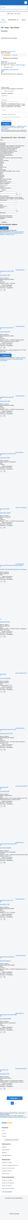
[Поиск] (25, 7)
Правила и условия (7, 1162)
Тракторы (20, 1117)
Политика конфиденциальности (10, 1165)
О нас (3, 1130)
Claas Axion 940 (4, 622)
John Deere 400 (4, 1074)
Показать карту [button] (5, 87)
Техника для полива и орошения (14, 1115)
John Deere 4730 (5, 457)
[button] (25, 2)
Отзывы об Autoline (7, 1170)
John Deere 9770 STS (6, 733)
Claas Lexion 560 (5, 401)
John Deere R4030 (5, 848)
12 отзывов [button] (14, 55)
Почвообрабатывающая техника (9, 1117)
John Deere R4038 (5, 1018)
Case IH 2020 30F (5, 678)
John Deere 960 (4, 791)
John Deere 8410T (5, 513)
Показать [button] (13, 64)
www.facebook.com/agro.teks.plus (10, 69)
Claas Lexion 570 (5, 331)
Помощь (4, 1133)
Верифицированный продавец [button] (9, 38)
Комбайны (3, 1115)
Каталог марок (5, 1173)
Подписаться (5, 355)
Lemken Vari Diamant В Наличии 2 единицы (13, 569)
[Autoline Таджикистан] (10, 2)
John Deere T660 (5, 275)
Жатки (25, 1117)
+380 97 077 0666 (20, 64)
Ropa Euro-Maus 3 (5, 961)
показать (4, 222)
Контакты (4, 1136)
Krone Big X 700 (4, 904)
